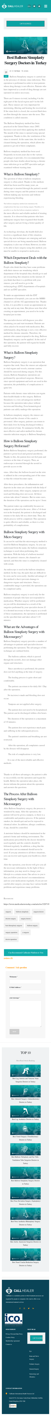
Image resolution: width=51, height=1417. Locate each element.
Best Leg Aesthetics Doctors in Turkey (25, 1119)
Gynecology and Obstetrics (34, 1375)
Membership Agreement (13, 1341)
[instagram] (24, 1308)
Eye (30, 1351)
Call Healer (17, 71)
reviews (26, 71)
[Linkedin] (33, 1308)
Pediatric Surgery (34, 1364)
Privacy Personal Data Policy (14, 1334)
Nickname (13, 976)
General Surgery (34, 1369)
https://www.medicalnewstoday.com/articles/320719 (26, 904)
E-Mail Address (15, 987)
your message (14, 998)
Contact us (9, 1344)
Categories (25, 24)
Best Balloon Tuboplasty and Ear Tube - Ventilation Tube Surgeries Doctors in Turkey (26, 1160)
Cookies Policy (10, 1337)
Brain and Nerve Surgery (34, 1357)
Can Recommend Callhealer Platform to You (25, 952)
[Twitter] (28, 1308)
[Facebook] (19, 1308)
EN (29, 6)
